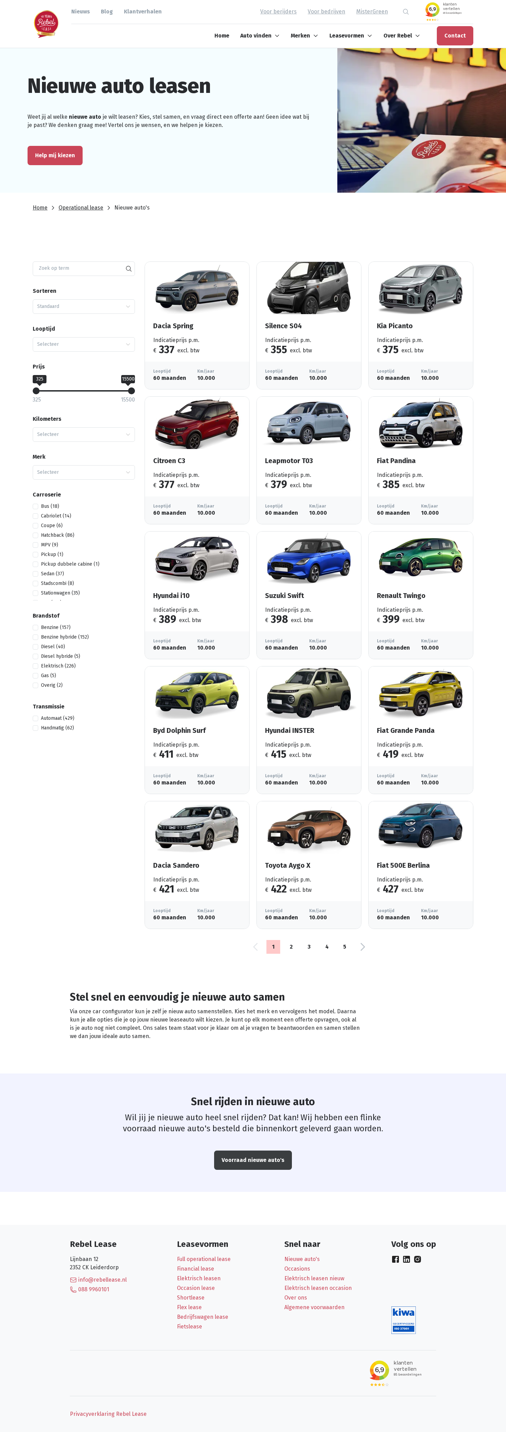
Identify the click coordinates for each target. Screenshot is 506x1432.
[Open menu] (278, 36)
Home (221, 35)
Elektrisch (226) (58, 666)
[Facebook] (395, 1259)
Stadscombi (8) (57, 583)
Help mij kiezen (55, 155)
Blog (107, 11)
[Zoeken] (128, 268)
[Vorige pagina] (255, 947)
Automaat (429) (57, 718)
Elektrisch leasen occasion (318, 1288)
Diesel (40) (53, 647)
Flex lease (189, 1307)
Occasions (297, 1268)
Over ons (295, 1297)
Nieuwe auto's (302, 1259)
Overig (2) (52, 685)
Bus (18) (50, 506)
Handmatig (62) (57, 728)
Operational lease (81, 207)
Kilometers (47, 419)
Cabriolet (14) (56, 516)
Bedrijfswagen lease (202, 1317)
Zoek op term (54, 268)
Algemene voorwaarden (314, 1307)
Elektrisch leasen (199, 1278)
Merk (39, 456)
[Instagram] (417, 1259)
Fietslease (189, 1326)
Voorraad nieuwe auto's (253, 1160)
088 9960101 (93, 1289)
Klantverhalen (143, 11)
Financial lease (195, 1268)
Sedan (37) (52, 574)
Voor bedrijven (326, 11)
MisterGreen (372, 11)
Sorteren (44, 291)
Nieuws (80, 11)
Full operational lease (204, 1259)
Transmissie (48, 706)
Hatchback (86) (57, 535)
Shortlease (190, 1297)
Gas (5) (48, 675)
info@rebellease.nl (102, 1279)
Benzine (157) (56, 627)
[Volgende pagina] (363, 947)
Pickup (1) (52, 554)
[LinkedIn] (406, 1259)
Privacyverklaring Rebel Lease (108, 1414)
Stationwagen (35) (60, 593)
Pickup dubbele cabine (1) (70, 564)
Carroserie (47, 494)
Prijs (39, 366)
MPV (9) (49, 545)
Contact (455, 35)
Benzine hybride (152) (65, 637)
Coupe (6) (52, 525)
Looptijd (44, 328)
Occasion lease (196, 1288)
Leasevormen (346, 35)
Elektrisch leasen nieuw (314, 1278)
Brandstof (46, 615)
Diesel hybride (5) (60, 656)
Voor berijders (278, 11)
